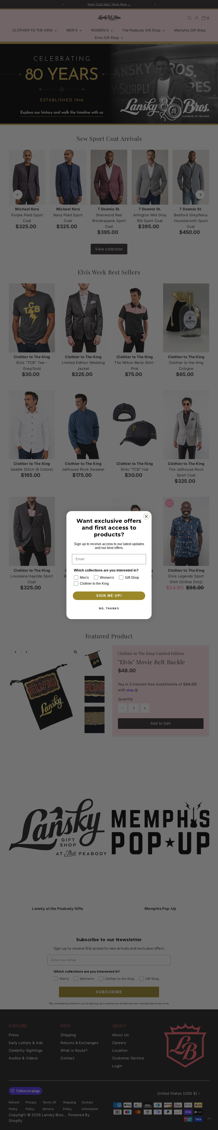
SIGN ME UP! (109, 595)
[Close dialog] (146, 516)
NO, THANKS (109, 608)
